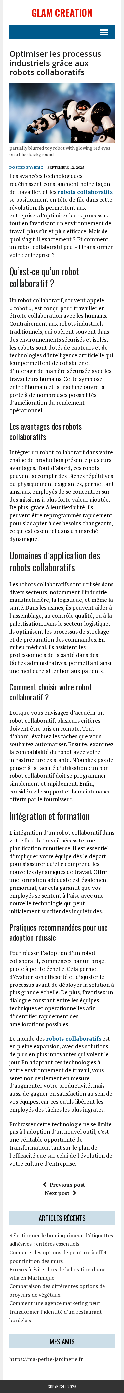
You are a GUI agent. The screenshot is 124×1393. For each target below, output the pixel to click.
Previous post (67, 1184)
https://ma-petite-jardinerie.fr (46, 1359)
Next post (57, 1193)
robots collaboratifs (85, 192)
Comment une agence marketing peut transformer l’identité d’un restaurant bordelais (55, 1311)
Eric (38, 167)
